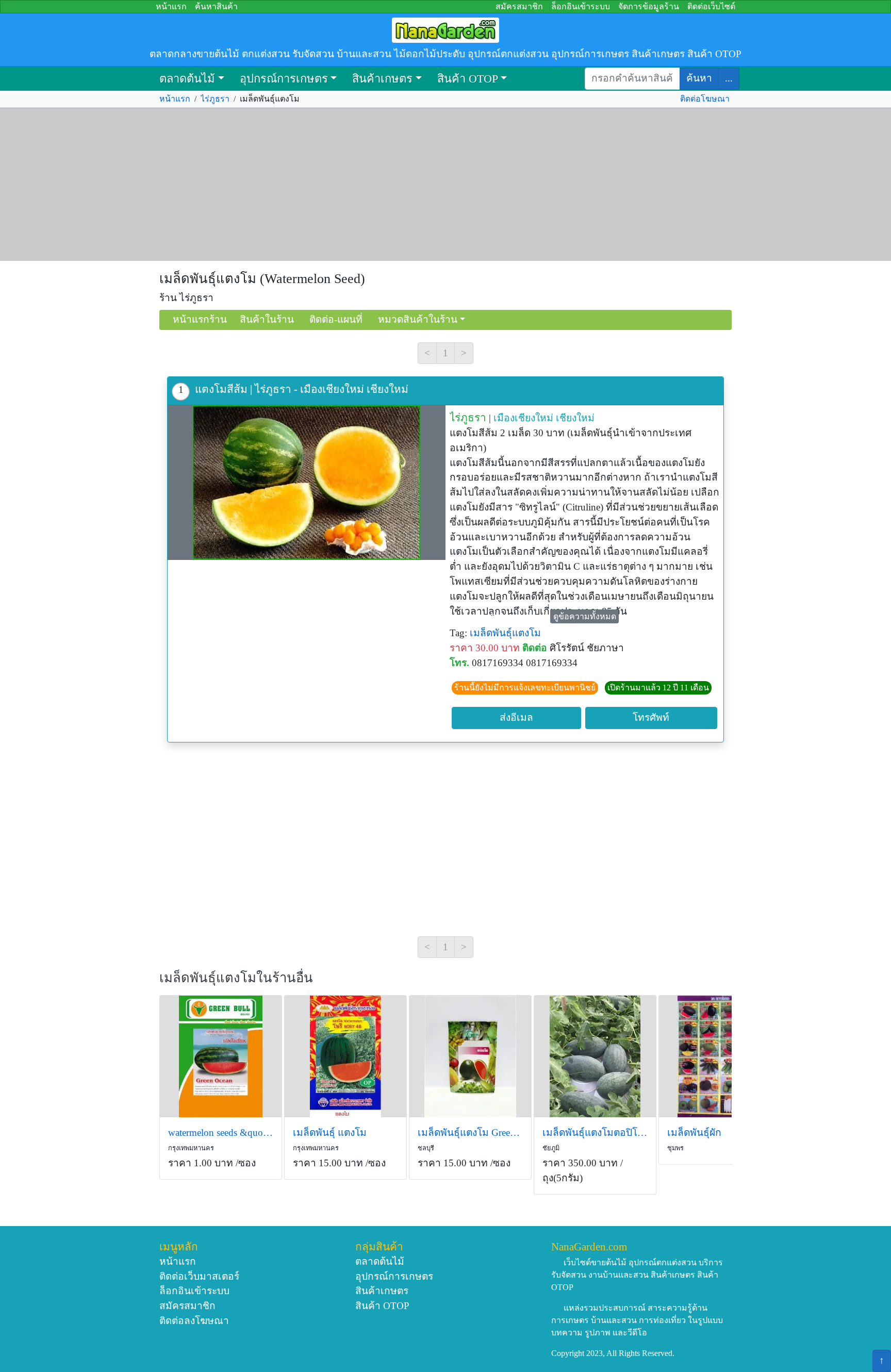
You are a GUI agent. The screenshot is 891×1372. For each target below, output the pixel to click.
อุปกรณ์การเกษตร (284, 78)
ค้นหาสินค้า (216, 6)
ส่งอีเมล (516, 717)
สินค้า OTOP (467, 78)
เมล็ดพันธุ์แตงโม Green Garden (470, 1132)
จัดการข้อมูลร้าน (648, 6)
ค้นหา (699, 78)
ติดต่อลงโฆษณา (194, 1320)
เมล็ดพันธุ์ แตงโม (330, 1132)
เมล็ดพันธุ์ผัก (694, 1132)
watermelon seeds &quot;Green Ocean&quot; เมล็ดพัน (220, 1132)
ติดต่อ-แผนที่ (335, 319)
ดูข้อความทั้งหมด (584, 616)
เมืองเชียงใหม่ (523, 417)
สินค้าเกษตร (382, 78)
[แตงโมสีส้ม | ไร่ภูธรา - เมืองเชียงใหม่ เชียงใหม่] (307, 482)
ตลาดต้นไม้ (187, 78)
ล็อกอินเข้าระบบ (580, 6)
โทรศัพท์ (651, 717)
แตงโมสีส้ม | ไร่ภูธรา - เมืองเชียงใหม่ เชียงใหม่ (301, 389)
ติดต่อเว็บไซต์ (711, 6)
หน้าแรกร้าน (200, 319)
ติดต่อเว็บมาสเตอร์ (199, 1276)
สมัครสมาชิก (519, 6)
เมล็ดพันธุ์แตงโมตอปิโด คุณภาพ (595, 1132)
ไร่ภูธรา (215, 98)
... (729, 78)
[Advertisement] (445, 184)
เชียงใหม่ (575, 417)
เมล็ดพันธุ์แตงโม (505, 632)
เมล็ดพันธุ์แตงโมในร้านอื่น (236, 977)
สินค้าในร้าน (267, 319)
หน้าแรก (171, 6)
